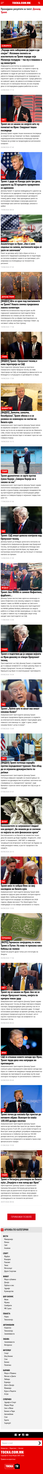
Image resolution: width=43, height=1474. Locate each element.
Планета (6, 1313)
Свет (5, 1245)
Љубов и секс (9, 1285)
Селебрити (8, 1305)
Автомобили (8, 1325)
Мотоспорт (8, 1268)
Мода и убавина (10, 1279)
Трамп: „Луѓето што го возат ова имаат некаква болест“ (20, 710)
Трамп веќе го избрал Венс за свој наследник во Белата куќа (18, 887)
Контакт (20, 1448)
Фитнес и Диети (10, 1376)
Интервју (7, 1350)
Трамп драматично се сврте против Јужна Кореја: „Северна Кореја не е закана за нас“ (18, 479)
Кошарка (7, 1259)
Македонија (8, 1239)
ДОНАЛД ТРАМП (8, 297)
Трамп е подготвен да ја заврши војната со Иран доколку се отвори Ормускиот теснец (21, 657)
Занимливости (9, 1334)
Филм (6, 1299)
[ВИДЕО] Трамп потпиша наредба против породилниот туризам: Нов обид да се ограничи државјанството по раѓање (21, 767)
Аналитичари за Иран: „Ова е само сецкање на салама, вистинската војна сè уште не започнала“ (21, 247)
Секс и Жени (8, 1408)
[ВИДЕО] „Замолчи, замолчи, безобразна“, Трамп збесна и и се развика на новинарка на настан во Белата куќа (19, 417)
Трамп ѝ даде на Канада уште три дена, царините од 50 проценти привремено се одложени (20, 185)
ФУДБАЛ (5, 588)
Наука (6, 1316)
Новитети (7, 1328)
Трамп (4, 356)
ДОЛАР (4, 821)
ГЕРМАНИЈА (6, 938)
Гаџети (6, 1420)
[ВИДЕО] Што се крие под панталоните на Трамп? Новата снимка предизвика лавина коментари (20, 304)
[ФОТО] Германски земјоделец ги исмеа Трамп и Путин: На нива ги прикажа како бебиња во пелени (21, 945)
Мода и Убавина (10, 1373)
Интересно (8, 1345)
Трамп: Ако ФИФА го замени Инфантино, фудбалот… (21, 593)
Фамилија (7, 1388)
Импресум (4, 1448)
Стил (5, 1359)
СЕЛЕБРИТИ (6, 46)
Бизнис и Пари (9, 1411)
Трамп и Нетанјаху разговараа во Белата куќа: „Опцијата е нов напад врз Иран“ (21, 1181)
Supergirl (7, 1423)
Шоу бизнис (8, 1296)
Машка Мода (9, 1405)
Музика (7, 1302)
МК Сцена (7, 1308)
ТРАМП (4, 471)
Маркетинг (13, 1448)
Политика (7, 1365)
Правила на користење (8, 1459)
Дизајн (6, 1282)
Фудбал (7, 1256)
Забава (6, 1339)
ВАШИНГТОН (7, 408)
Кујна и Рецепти (10, 1391)
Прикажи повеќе (21, 1216)
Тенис (6, 1265)
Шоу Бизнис (8, 1356)
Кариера (7, 1382)
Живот (6, 1276)
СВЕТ (4, 120)
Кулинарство (9, 1291)
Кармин (6, 1370)
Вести (5, 1236)
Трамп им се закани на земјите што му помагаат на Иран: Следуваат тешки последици (20, 127)
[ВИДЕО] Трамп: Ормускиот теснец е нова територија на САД (19, 362)
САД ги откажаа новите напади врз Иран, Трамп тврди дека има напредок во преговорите (21, 1060)
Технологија (8, 1319)
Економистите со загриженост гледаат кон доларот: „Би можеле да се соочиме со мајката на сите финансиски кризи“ (21, 829)
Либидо (7, 1379)
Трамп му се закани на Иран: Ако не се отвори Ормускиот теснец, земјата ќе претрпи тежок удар (20, 995)
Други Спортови (10, 1271)
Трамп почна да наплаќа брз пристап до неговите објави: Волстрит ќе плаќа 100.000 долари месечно (21, 1118)
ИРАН (4, 239)
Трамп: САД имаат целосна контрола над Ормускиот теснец (21, 537)
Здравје (7, 1288)
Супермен (7, 1399)
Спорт (5, 1253)
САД (3, 177)
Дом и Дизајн (9, 1385)
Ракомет (7, 1262)
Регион (6, 1242)
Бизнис (6, 1362)
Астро (6, 1394)
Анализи (7, 1248)
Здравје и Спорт (10, 1402)
